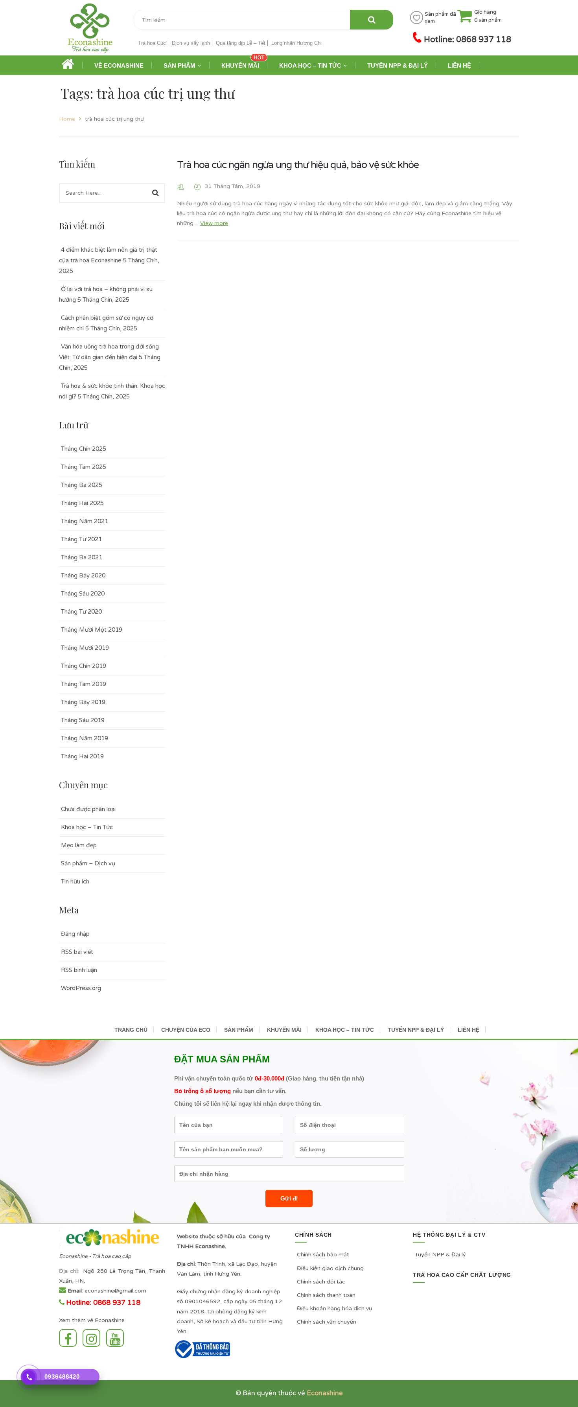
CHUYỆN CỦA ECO (185, 1030)
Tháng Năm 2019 (84, 738)
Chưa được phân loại (88, 809)
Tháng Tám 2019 (83, 684)
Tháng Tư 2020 (81, 611)
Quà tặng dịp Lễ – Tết (240, 43)
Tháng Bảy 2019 (83, 702)
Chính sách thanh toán (326, 1295)
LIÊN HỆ (468, 1030)
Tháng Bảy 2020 (83, 575)
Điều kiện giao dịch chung (330, 1268)
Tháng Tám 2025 (83, 466)
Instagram (93, 1338)
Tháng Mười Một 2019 (91, 629)
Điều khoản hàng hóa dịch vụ (334, 1308)
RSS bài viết (77, 951)
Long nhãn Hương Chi (296, 43)
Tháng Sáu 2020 (83, 593)
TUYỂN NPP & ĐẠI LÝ (416, 1030)
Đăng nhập (75, 933)
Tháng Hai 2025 (82, 503)
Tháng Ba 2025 (81, 485)
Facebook (70, 1338)
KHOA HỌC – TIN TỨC (344, 1030)
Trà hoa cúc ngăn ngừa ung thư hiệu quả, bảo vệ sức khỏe (297, 165)
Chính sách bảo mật (323, 1254)
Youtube (117, 1338)
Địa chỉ (68, 1271)
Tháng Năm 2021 (84, 521)
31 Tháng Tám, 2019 (232, 186)
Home (67, 119)
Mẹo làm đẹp (79, 845)
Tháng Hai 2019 (82, 756)
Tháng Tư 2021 (81, 539)
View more (214, 223)
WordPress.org (81, 988)
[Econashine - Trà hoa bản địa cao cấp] (90, 31)
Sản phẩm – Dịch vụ (88, 863)
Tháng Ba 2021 (81, 557)
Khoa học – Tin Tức (87, 827)
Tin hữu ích (75, 881)
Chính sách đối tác (321, 1281)
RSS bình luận (79, 970)
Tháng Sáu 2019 (83, 720)
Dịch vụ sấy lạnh (191, 43)
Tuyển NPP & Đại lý (440, 1254)
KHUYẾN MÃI (284, 1030)
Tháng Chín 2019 (83, 665)
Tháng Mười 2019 (85, 647)
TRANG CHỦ (130, 1030)
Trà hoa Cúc (152, 43)
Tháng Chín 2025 (83, 448)
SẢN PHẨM (238, 1030)
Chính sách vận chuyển (326, 1321)
